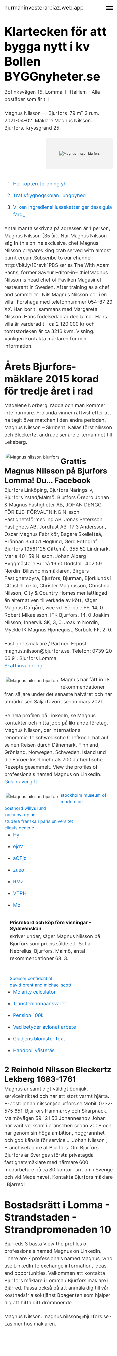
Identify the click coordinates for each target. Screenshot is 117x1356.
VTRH (19, 893)
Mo (16, 905)
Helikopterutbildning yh (40, 184)
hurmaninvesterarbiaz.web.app (44, 7)
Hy (16, 835)
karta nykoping (20, 814)
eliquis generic (19, 827)
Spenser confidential (31, 978)
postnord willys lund (25, 808)
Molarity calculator (34, 992)
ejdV (18, 846)
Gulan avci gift (20, 781)
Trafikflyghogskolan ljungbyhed (49, 195)
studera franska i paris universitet (38, 821)
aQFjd (20, 858)
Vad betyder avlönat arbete (44, 1027)
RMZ (18, 881)
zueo (18, 870)
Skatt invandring (23, 665)
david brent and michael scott (41, 985)
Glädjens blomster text (39, 1039)
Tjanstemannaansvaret (39, 1003)
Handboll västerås (33, 1050)
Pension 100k (28, 1015)
